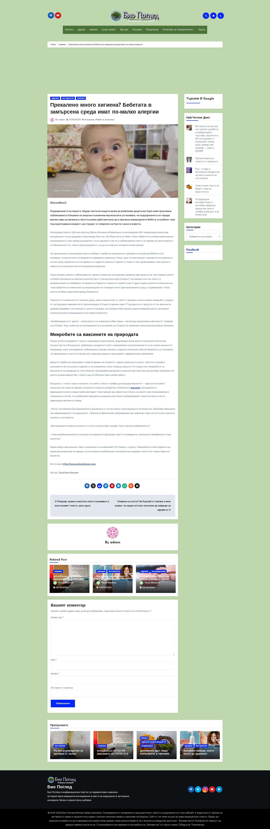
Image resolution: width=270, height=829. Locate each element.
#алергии (89, 119)
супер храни (108, 30)
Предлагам (152, 30)
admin (62, 119)
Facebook (192, 249)
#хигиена (110, 119)
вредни (101, 571)
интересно (68, 98)
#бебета (99, 119)
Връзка (124, 30)
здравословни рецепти (153, 742)
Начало (69, 30)
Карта (201, 30)
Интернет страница (62, 687)
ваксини (135, 387)
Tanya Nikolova (65, 583)
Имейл (55, 673)
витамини (60, 746)
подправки (147, 746)
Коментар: (57, 617)
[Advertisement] (135, 71)
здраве (81, 30)
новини (93, 30)
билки (144, 738)
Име (54, 659)
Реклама (137, 30)
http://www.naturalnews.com (79, 464)
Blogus (183, 824)
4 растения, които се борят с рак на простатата (207, 188)
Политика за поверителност (178, 30)
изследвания (158, 571)
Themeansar (197, 824)
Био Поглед (59, 787)
